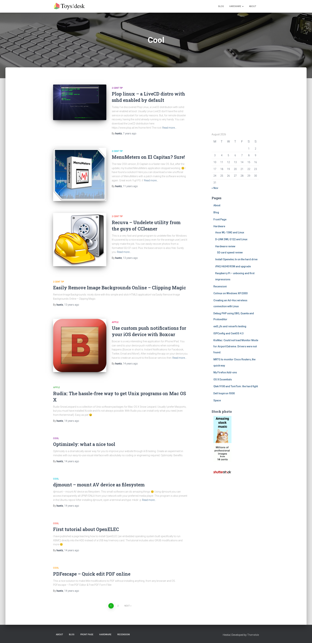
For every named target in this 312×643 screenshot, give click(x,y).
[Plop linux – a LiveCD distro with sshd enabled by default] (79, 102)
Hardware (235, 6)
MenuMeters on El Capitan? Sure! (148, 157)
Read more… (169, 127)
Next (127, 606)
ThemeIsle (253, 634)
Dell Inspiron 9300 (224, 393)
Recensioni (220, 286)
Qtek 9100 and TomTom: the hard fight (235, 386)
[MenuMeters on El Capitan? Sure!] (79, 174)
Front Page (219, 219)
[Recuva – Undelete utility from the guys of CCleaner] (79, 239)
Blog (221, 6)
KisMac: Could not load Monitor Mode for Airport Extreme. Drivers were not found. (235, 346)
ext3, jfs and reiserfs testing (229, 326)
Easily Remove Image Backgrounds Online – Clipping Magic (119, 288)
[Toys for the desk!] (69, 6)
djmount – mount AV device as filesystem (99, 485)
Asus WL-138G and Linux (229, 232)
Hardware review (225, 246)
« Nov (215, 188)
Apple (115, 322)
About (252, 6)
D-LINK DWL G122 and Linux (231, 239)
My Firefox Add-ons (225, 372)
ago (129, 133)
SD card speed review (230, 252)
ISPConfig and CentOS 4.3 (228, 333)
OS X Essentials (222, 379)
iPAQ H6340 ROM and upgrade (233, 266)
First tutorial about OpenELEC (86, 529)
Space (217, 400)
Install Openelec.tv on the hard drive (236, 259)
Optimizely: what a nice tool (84, 444)
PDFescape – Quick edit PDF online (91, 574)
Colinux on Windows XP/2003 (230, 293)
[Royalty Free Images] (222, 429)
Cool (56, 438)
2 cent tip (117, 88)
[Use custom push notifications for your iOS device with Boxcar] (79, 345)
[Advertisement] (234, 101)
